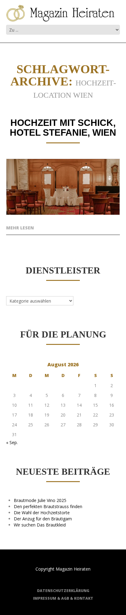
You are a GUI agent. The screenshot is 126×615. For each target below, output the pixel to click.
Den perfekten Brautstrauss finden (48, 506)
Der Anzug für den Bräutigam (43, 519)
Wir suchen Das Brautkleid (40, 525)
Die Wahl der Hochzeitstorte (42, 512)
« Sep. (12, 442)
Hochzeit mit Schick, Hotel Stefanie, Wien (63, 128)
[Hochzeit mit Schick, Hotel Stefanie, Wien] (63, 187)
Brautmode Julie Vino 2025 (40, 500)
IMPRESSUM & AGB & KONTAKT (63, 598)
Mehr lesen (20, 228)
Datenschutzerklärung (63, 590)
